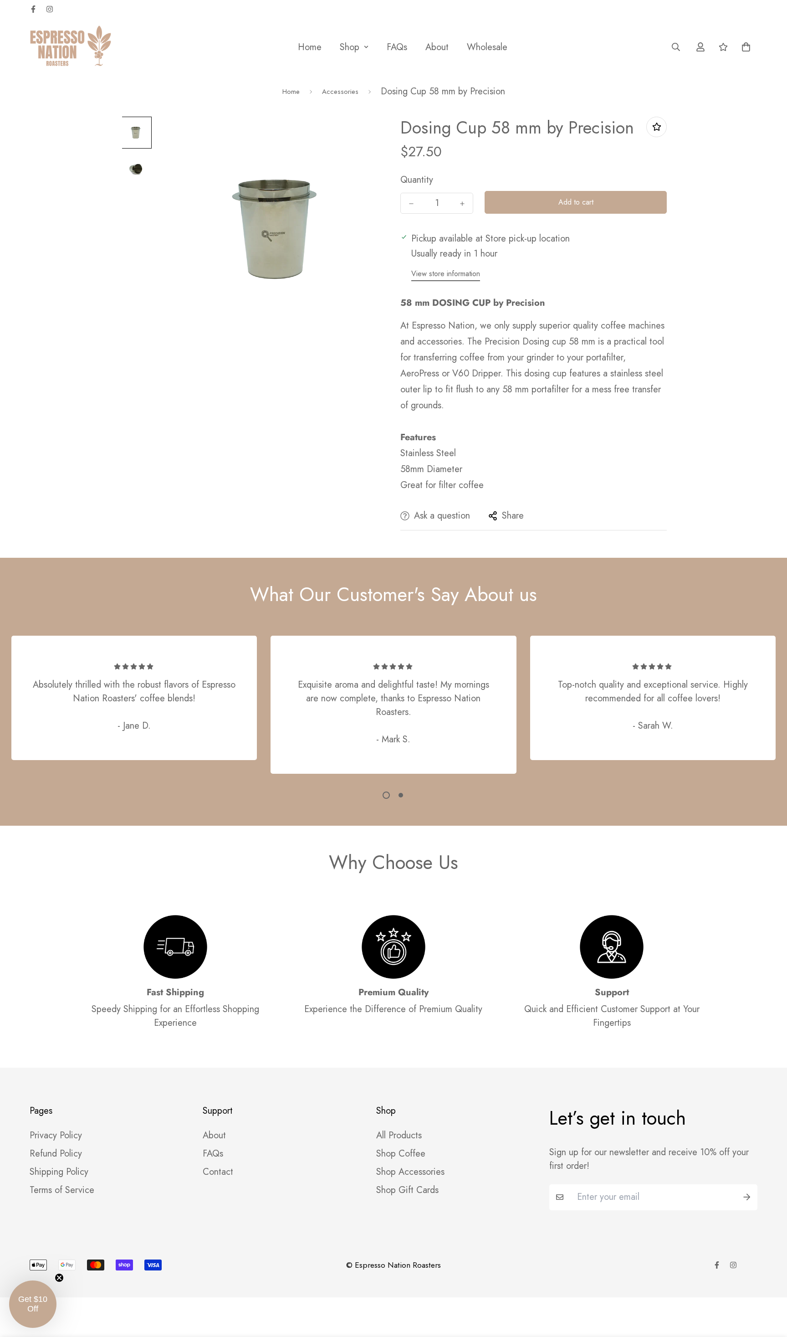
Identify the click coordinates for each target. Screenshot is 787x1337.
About (437, 47)
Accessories (340, 92)
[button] (744, 47)
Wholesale (487, 47)
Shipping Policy (59, 1172)
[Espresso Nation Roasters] (71, 47)
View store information (445, 273)
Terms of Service (62, 1190)
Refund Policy (56, 1153)
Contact (218, 1172)
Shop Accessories (410, 1172)
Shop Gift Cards (407, 1190)
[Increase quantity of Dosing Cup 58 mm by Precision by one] (462, 203)
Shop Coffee (400, 1153)
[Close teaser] (59, 1277)
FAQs (397, 47)
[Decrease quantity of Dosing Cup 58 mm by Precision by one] (411, 203)
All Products (399, 1135)
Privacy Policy (56, 1135)
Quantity (416, 180)
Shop (349, 47)
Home (310, 47)
